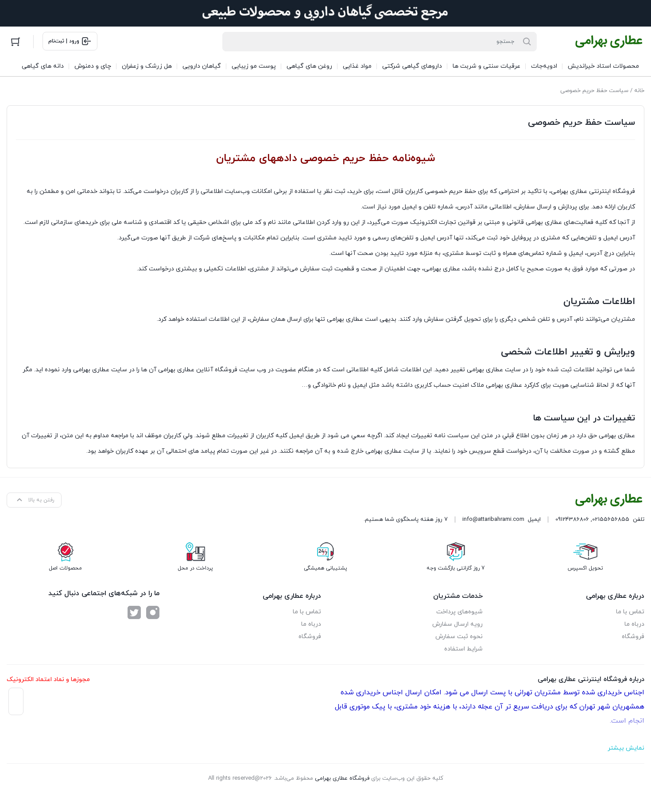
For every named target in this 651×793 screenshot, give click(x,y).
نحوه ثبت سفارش (459, 636)
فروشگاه (633, 636)
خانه (639, 91)
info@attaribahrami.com (493, 520)
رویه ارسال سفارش (457, 624)
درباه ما (634, 624)
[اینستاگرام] (152, 612)
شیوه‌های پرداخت (459, 612)
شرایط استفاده (463, 649)
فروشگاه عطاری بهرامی (342, 778)
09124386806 (572, 520)
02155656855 (610, 520)
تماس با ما (630, 612)
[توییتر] (134, 612)
